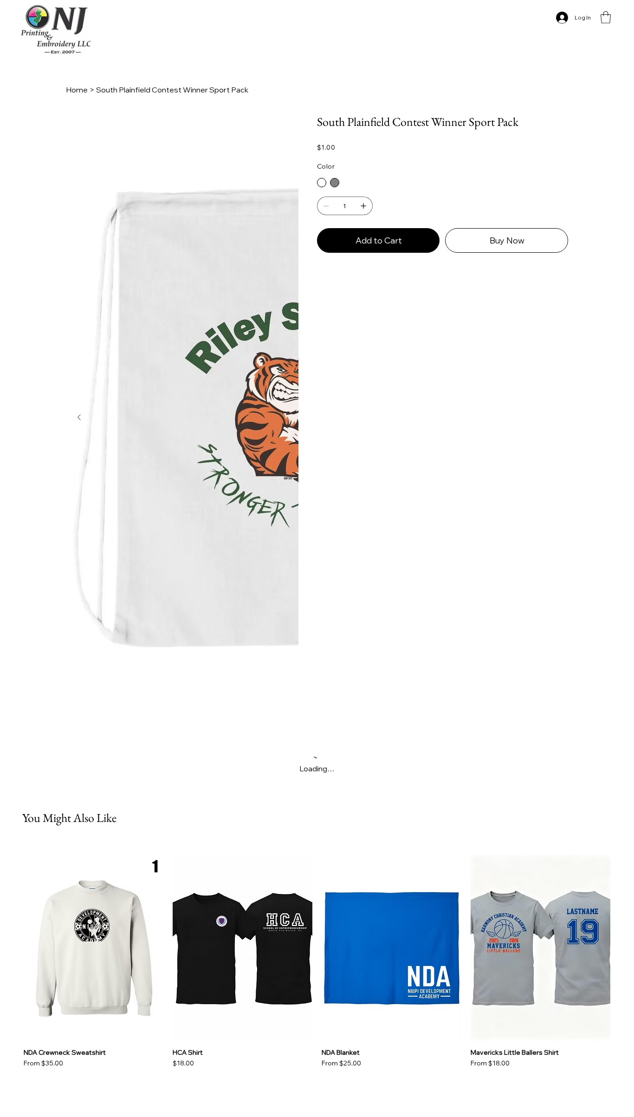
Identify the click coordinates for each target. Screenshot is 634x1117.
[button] (606, 17)
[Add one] (363, 206)
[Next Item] (78, 417)
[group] (317, 961)
